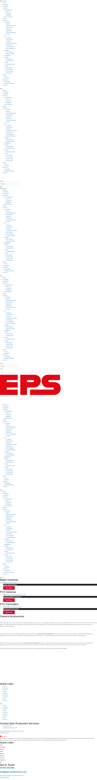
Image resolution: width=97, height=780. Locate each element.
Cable (6, 66)
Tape (6, 76)
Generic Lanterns (10, 53)
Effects (6, 57)
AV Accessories (10, 46)
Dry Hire (5, 20)
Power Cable (9, 69)
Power (6, 62)
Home (4, 2)
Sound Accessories (11, 32)
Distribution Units (10, 64)
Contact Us (3, 760)
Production (6, 4)
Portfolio (5, 693)
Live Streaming (8, 9)
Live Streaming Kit (10, 48)
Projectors (8, 38)
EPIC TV (8, 11)
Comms (8, 34)
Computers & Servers (11, 43)
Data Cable (9, 67)
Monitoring (9, 30)
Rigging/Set (8, 55)
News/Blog (7, 81)
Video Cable (9, 73)
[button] (48, 88)
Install (4, 18)
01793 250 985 (7, 768)
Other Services (8, 16)
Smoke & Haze (10, 60)
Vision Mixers (9, 39)
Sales (4, 74)
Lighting (7, 50)
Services (5, 8)
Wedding (8, 15)
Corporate (8, 13)
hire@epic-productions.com (13, 772)
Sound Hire (7, 22)
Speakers (8, 29)
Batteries (7, 78)
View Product (8, 588)
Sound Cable (9, 71)
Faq (4, 698)
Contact (5, 85)
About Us (5, 80)
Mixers (8, 23)
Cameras (8, 41)
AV (5, 36)
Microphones (9, 27)
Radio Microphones (11, 25)
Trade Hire (5, 6)
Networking (9, 44)
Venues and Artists (9, 83)
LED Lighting (9, 51)
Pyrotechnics (9, 59)
